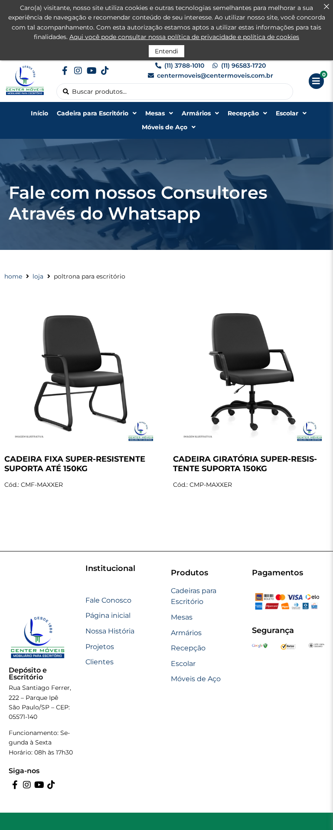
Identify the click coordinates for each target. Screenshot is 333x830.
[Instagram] (78, 71)
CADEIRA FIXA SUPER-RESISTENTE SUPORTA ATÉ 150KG (74, 463)
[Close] (326, 6)
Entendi (166, 51)
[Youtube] (91, 71)
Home (13, 276)
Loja (38, 276)
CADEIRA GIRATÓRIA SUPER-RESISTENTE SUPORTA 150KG (245, 463)
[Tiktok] (105, 71)
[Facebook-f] (65, 71)
